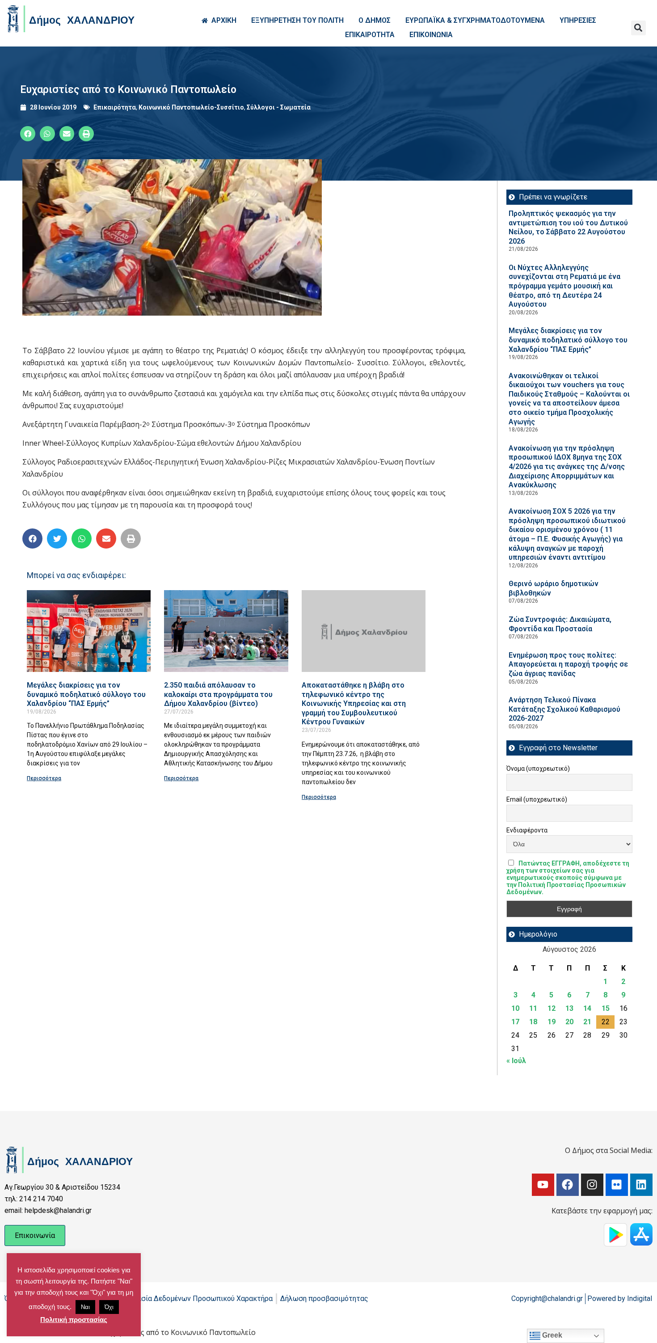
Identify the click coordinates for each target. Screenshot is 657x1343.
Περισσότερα (44, 778)
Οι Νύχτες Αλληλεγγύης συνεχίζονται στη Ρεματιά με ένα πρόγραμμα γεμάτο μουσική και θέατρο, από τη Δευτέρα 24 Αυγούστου (564, 285)
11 (533, 1008)
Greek (551, 1335)
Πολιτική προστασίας (73, 1319)
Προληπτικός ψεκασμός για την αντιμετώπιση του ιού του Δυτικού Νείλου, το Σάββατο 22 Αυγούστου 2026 (568, 227)
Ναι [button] (85, 1307)
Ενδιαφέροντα (527, 830)
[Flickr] (617, 1185)
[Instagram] (592, 1185)
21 (587, 1022)
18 (533, 1022)
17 (515, 1022)
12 (552, 1008)
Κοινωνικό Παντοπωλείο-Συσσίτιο (191, 107)
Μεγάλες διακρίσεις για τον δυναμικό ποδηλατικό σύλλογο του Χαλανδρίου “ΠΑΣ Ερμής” (86, 694)
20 (569, 1022)
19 (552, 1022)
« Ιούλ (516, 1060)
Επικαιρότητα (114, 107)
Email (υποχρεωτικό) (536, 799)
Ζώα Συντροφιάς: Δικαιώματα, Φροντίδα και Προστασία (560, 624)
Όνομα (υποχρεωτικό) (538, 768)
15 (606, 1008)
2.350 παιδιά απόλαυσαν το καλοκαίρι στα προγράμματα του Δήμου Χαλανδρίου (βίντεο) (218, 694)
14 (587, 1008)
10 (515, 1008)
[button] (638, 28)
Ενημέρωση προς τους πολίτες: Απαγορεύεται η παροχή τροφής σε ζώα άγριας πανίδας (568, 664)
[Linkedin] (641, 1185)
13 (569, 1008)
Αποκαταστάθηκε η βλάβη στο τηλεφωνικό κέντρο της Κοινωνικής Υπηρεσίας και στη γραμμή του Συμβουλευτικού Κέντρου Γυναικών (354, 703)
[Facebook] (567, 1185)
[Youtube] (543, 1185)
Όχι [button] (109, 1307)
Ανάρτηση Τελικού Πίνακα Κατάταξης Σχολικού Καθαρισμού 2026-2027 (564, 709)
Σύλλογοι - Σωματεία (279, 107)
